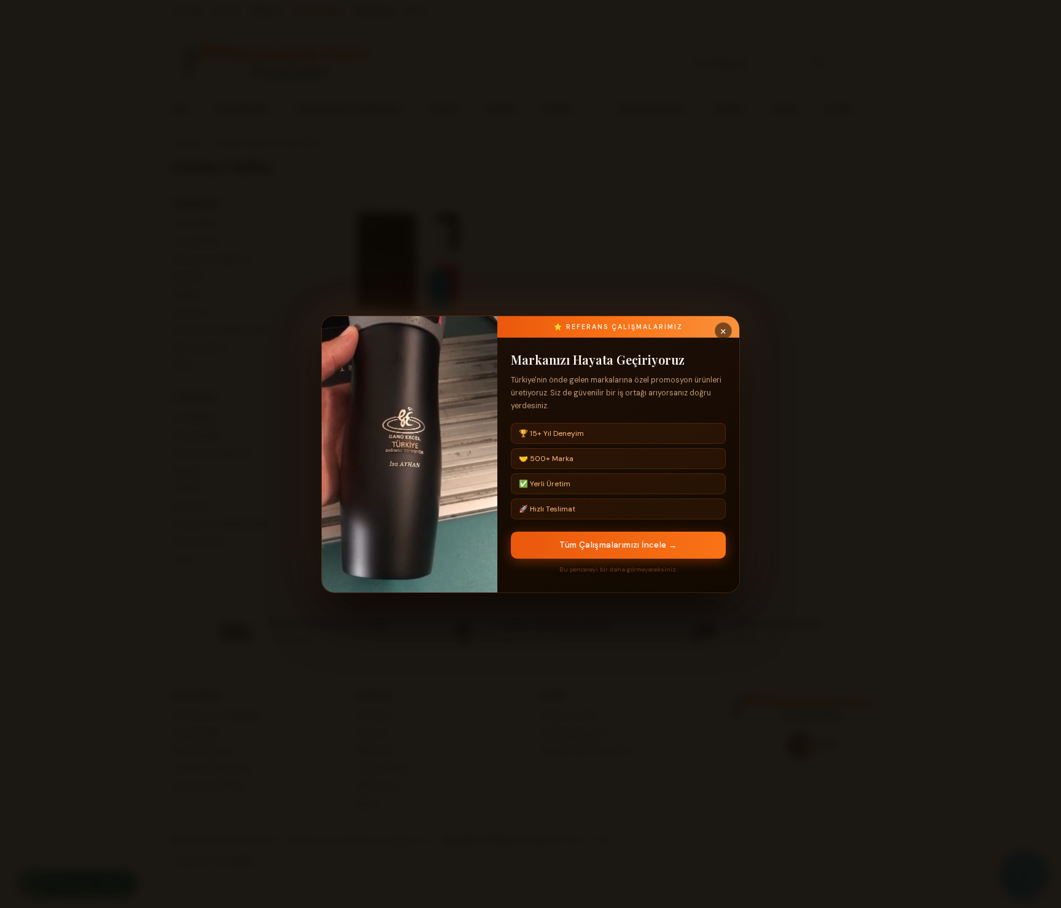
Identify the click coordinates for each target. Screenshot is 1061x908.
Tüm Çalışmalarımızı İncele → (618, 545)
